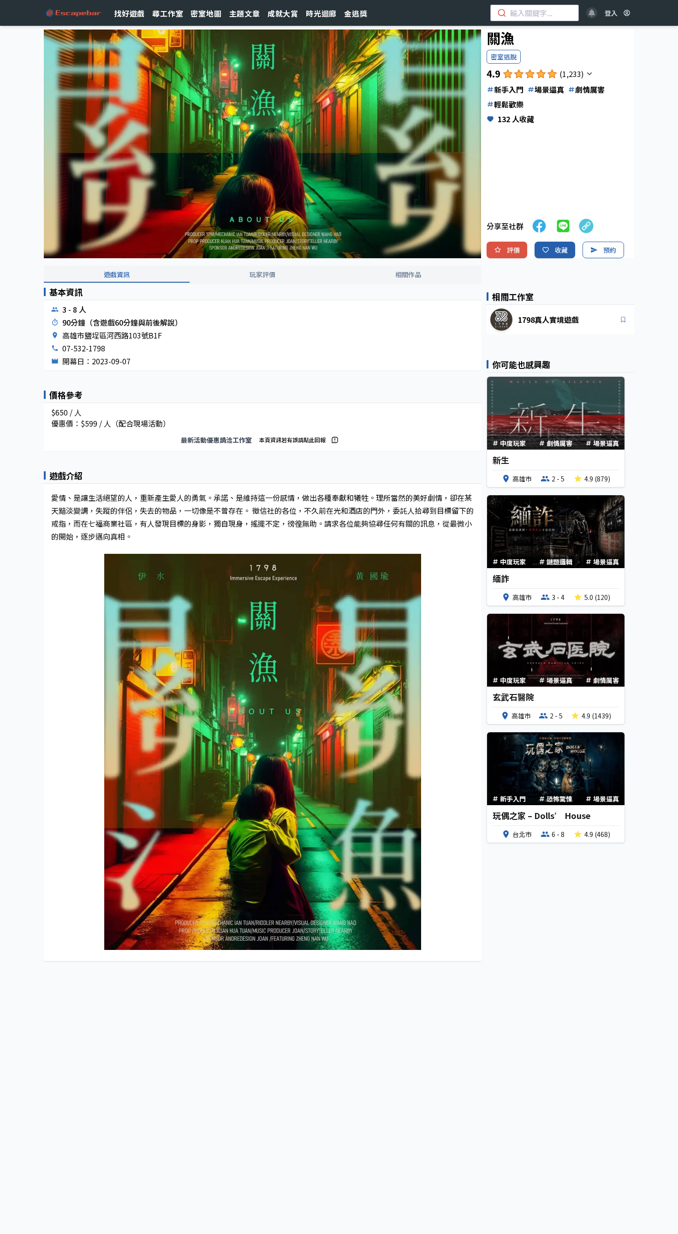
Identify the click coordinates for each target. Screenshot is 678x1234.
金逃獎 (355, 13)
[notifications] (591, 12)
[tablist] (262, 275)
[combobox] (534, 13)
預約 (609, 250)
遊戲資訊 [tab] (117, 274)
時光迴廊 (321, 13)
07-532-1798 (83, 348)
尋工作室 (167, 13)
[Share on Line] (563, 226)
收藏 (561, 250)
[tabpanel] (262, 632)
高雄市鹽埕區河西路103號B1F (112, 335)
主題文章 (244, 13)
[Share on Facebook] (539, 226)
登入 (611, 13)
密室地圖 (205, 13)
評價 (513, 250)
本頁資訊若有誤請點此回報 (292, 440)
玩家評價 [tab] (262, 274)
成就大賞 (283, 13)
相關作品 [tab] (408, 274)
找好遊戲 (129, 13)
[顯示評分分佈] (589, 73)
